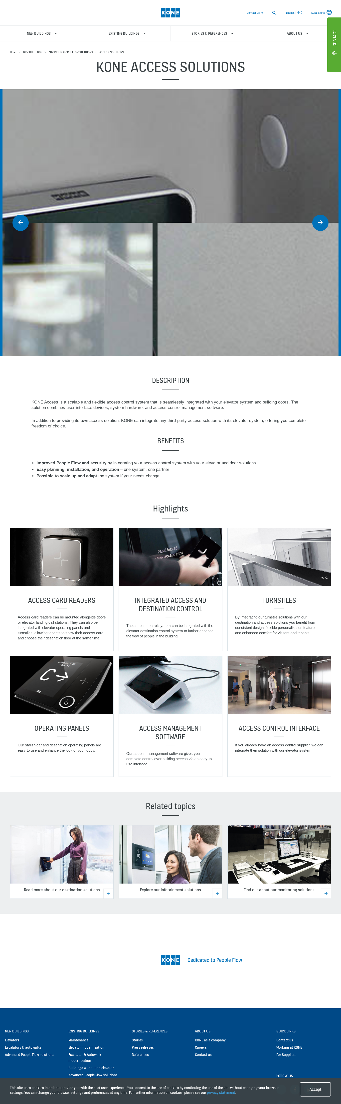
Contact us (253, 12)
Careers (201, 1042)
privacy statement (221, 1092)
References (140, 1049)
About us (202, 1026)
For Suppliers (286, 1049)
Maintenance (78, 1035)
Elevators (12, 1035)
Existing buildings (83, 1026)
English (290, 12)
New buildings (32, 52)
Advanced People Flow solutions (71, 52)
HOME (13, 52)
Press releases (143, 1042)
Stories (137, 1035)
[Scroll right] (320, 223)
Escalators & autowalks (23, 1042)
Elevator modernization (86, 1042)
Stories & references (150, 1026)
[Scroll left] (20, 223)
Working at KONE (289, 1042)
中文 (300, 12)
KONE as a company (210, 1035)
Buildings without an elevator (91, 1062)
